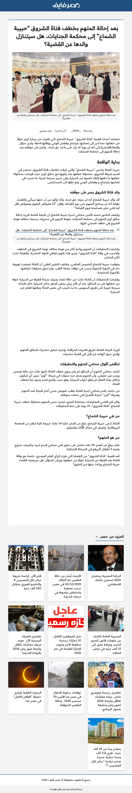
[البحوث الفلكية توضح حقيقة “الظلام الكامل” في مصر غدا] (26, 688)
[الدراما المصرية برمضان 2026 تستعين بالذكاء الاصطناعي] (106, 573)
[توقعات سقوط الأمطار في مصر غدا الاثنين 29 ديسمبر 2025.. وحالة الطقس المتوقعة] (66, 688)
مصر (104, 536)
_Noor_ (76, 130)
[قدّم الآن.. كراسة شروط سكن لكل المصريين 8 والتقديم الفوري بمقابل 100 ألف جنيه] (26, 573)
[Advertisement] (66, 321)
